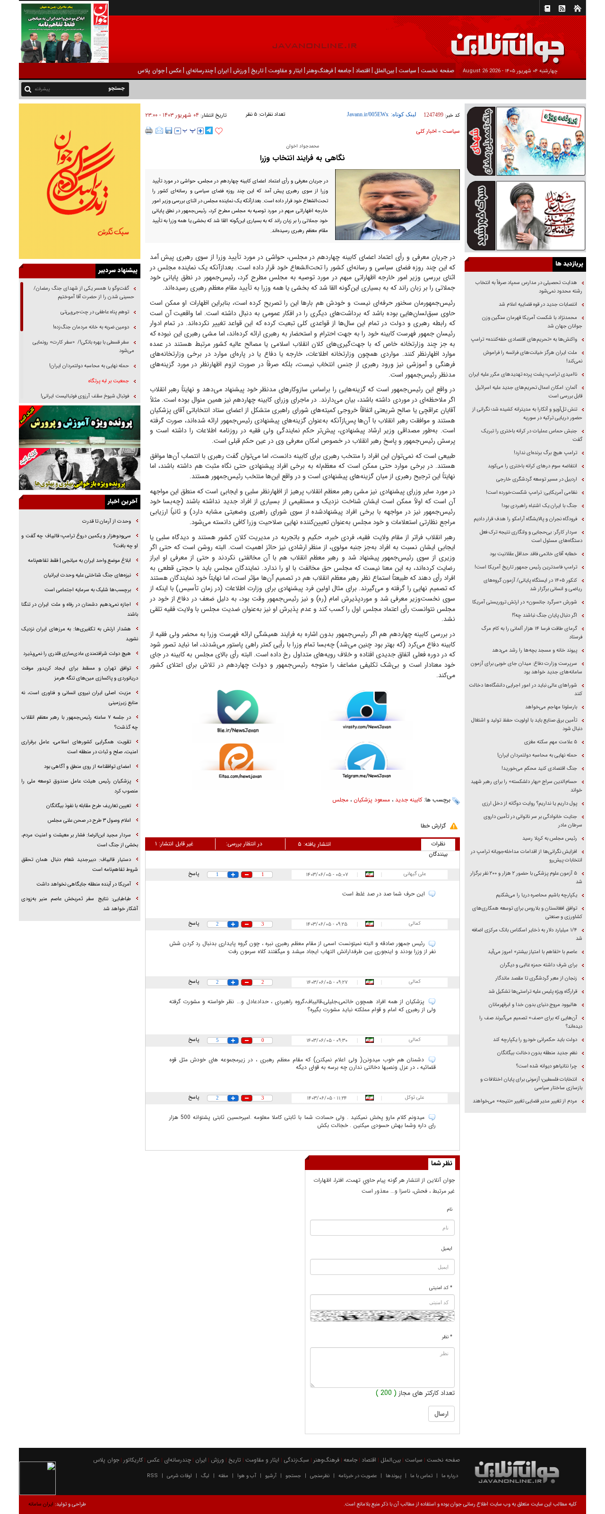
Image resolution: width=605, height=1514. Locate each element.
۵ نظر (251, 115)
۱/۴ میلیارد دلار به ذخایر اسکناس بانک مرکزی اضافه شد (527, 934)
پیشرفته (42, 89)
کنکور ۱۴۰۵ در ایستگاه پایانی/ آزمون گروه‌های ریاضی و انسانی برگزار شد (533, 584)
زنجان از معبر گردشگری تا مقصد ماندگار (536, 978)
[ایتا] (238, 766)
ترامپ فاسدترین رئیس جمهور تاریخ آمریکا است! (526, 567)
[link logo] (498, 41)
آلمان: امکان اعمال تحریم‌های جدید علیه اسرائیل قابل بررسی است (528, 392)
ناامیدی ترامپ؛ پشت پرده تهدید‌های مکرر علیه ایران (523, 374)
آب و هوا (246, 1476)
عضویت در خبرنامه (357, 1476)
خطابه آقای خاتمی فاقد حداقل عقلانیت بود (533, 554)
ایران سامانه (40, 1504)
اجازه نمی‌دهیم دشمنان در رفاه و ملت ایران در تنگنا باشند (79, 610)
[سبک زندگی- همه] (79, 181)
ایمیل (446, 1249)
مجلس (340, 799)
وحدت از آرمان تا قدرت (106, 521)
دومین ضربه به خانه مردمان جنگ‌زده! (91, 327)
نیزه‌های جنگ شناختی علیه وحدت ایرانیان (87, 575)
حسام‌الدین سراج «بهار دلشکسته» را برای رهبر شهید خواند (526, 786)
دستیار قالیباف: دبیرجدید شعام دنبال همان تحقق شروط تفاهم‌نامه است (79, 865)
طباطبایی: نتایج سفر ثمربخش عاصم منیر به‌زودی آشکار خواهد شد (79, 904)
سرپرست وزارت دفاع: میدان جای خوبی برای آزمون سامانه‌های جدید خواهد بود (526, 668)
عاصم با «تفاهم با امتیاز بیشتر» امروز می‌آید (531, 952)
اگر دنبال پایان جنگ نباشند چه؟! (544, 615)
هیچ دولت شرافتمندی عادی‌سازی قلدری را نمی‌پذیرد (77, 654)
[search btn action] (28, 88)
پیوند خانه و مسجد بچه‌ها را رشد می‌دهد (534, 650)
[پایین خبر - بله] (238, 716)
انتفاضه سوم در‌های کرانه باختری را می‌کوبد (532, 466)
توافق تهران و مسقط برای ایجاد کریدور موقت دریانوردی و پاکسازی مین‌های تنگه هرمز (79, 673)
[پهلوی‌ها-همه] (79, 469)
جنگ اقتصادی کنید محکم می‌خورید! (539, 769)
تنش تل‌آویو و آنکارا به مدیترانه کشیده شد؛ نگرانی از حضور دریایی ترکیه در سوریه (527, 413)
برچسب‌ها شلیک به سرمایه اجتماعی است (87, 590)
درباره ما (449, 1476)
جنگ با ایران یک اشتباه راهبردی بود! (539, 506)
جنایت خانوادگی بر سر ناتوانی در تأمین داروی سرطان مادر (533, 821)
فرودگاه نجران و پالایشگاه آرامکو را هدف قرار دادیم (525, 519)
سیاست (451, 131)
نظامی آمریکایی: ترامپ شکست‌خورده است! (531, 493)
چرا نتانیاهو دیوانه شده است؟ (546, 1066)
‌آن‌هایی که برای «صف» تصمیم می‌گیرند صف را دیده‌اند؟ (530, 1022)
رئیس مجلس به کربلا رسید (549, 838)
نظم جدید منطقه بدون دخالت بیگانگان (537, 1053)
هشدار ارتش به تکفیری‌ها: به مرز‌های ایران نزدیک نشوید (79, 634)
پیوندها (393, 1476)
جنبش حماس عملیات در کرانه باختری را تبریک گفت (531, 435)
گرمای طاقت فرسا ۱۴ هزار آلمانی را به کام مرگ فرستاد (531, 633)
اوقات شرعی (179, 1476)
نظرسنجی (319, 1476)
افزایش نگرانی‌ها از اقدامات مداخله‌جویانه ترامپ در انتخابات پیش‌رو (526, 856)
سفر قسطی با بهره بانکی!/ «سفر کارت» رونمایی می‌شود (83, 346)
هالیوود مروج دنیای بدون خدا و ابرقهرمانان (533, 1005)
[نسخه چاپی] (149, 130)
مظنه (223, 1476)
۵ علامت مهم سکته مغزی (550, 742)
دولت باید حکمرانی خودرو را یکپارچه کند (534, 1040)
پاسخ (193, 874)
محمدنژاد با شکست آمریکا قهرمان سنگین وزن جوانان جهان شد (532, 322)
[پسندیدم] (219, 131)
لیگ (205, 1476)
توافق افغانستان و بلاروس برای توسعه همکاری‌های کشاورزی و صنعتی (527, 912)
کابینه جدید (408, 799)
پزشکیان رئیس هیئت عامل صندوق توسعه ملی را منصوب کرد (79, 786)
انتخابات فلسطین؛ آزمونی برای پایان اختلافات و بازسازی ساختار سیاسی (531, 1083)
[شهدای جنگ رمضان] (525, 140)
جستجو (293, 1476)
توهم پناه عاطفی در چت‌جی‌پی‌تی (94, 312)
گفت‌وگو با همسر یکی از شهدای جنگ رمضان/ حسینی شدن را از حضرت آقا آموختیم (84, 292)
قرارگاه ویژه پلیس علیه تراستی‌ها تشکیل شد (532, 992)
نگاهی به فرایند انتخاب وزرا (302, 158)
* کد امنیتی (440, 1288)
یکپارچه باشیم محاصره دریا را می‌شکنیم (536, 895)
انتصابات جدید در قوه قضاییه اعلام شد (538, 305)
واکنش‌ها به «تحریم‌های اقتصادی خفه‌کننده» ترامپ (524, 339)
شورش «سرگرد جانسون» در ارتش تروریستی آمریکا (524, 602)
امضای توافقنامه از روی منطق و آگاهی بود (87, 767)
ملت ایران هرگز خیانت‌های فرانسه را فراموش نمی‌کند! (532, 357)
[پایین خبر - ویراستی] (367, 715)
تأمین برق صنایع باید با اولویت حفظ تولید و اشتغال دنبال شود (526, 724)
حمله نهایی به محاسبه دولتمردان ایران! (537, 755)
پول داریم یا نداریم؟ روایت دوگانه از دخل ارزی (529, 804)
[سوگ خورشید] (525, 215)
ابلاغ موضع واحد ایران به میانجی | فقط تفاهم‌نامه (79, 561)
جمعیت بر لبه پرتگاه (108, 381)
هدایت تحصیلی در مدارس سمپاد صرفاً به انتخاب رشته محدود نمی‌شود (528, 287)
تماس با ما (421, 1476)
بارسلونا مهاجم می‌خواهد (551, 707)
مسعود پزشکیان (372, 799)
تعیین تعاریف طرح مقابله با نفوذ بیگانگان (88, 806)
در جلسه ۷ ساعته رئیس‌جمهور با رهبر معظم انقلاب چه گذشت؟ (79, 722)
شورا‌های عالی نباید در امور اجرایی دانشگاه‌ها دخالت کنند (525, 689)
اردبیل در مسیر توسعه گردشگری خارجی (536, 479)
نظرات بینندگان (438, 845)
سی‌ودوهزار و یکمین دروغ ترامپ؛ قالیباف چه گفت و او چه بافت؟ (79, 541)
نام (449, 1209)
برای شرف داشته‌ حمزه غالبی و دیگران (538, 965)
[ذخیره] (168, 130)
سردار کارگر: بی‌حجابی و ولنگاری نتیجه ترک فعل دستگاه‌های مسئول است (531, 536)
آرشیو (271, 1476)
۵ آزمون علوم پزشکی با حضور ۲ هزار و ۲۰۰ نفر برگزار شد (526, 877)
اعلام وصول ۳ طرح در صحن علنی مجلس (89, 821)
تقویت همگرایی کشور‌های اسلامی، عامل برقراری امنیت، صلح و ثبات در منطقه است (79, 747)
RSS (152, 1476)
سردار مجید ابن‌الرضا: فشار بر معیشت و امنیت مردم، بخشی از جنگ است (79, 840)
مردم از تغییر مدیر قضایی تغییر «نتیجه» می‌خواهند (525, 1101)
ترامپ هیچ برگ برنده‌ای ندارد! (545, 453)
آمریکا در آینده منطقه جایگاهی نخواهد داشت (83, 884)
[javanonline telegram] (209, 130)
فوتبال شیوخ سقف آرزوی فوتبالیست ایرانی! (84, 396)
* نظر (447, 1337)
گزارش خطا (433, 825)
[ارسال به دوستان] (159, 130)
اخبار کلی (426, 131)
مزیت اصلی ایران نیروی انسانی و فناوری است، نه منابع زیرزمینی (79, 698)
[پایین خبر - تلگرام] (367, 764)
